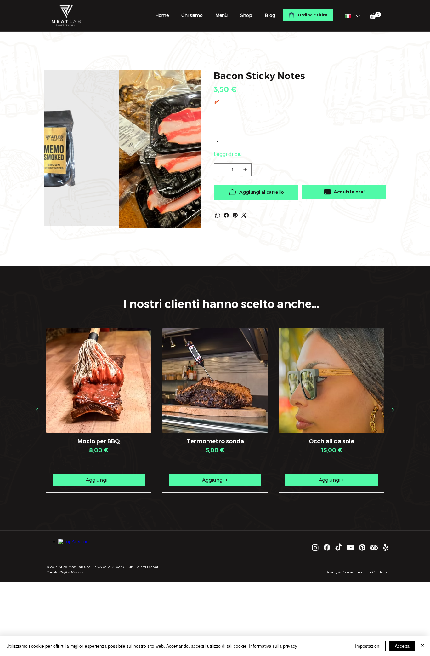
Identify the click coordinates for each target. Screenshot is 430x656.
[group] (215, 410)
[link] (375, 15)
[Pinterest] (235, 215)
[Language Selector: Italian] (352, 16)
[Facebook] (226, 215)
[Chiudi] (422, 646)
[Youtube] (350, 547)
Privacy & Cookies (340, 572)
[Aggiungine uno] (245, 169)
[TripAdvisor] (374, 547)
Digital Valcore (71, 572)
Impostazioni (367, 646)
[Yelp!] (386, 547)
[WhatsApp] (217, 215)
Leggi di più (228, 154)
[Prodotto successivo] (393, 410)
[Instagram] (315, 547)
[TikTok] (338, 547)
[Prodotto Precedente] (37, 410)
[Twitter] (244, 215)
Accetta (402, 646)
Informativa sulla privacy (273, 646)
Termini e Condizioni (373, 572)
